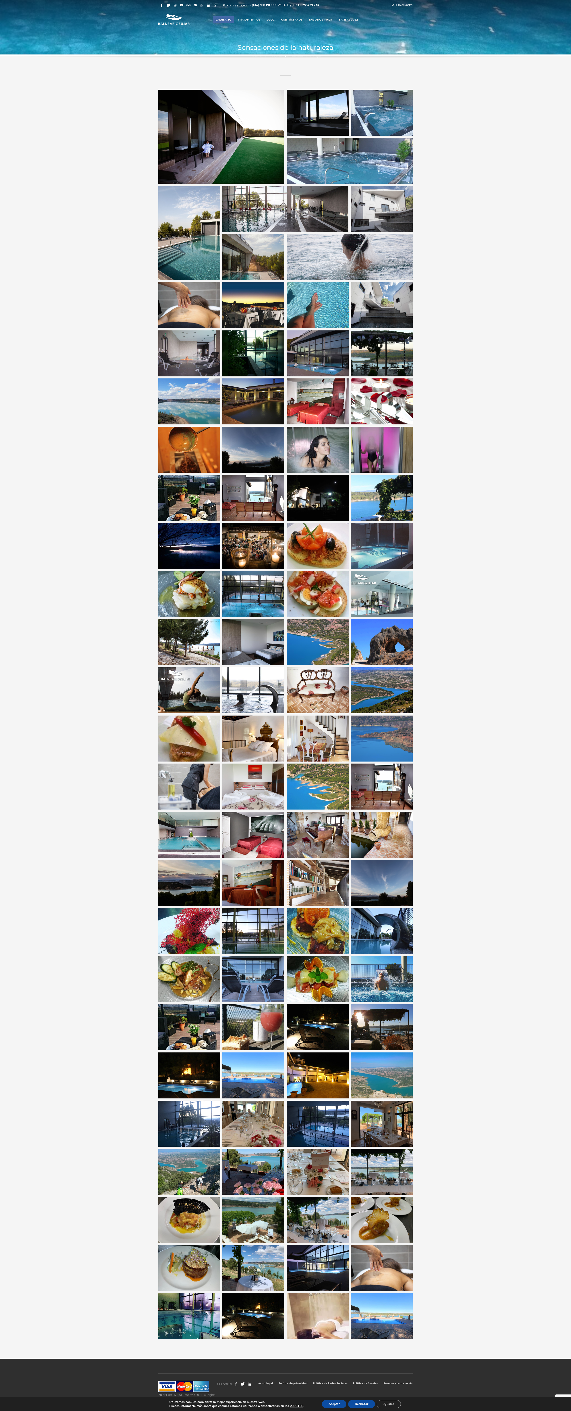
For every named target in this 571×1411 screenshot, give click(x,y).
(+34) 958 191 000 (264, 5)
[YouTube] (181, 5)
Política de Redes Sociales (330, 1383)
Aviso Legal (265, 1383)
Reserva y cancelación (398, 1383)
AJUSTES (296, 1406)
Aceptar (334, 1404)
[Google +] (215, 5)
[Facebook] (161, 5)
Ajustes (388, 1404)
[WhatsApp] (202, 5)
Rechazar (361, 1404)
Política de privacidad (293, 1383)
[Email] (195, 5)
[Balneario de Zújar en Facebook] (236, 1384)
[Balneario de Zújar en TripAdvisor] (188, 5)
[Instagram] (175, 5)
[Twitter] (168, 5)
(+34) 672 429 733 (306, 5)
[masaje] (189, 305)
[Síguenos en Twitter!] (242, 1384)
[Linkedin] (208, 5)
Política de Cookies (365, 1383)
